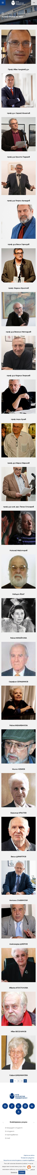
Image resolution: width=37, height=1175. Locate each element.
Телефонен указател (27, 1158)
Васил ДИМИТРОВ (18, 857)
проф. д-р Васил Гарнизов (18, 244)
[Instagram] (25, 1106)
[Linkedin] (32, 1106)
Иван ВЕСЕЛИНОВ (18, 1031)
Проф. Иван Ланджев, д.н (18, 69)
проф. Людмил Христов (18, 288)
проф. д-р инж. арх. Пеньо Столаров (18, 507)
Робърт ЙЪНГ (18, 594)
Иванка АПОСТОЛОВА (18, 988)
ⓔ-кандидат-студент (13, 1128)
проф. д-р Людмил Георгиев (18, 376)
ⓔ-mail (7, 1138)
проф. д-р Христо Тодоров (18, 157)
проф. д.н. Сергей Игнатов (18, 113)
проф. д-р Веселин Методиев (18, 332)
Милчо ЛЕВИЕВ (18, 769)
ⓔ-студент (9, 1131)
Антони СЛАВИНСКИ (18, 900)
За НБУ (10, 13)
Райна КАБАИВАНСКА (18, 725)
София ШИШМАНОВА (18, 1075)
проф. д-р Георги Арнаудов (18, 201)
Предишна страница (11, 1081)
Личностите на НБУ (23, 13)
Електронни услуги (18, 1122)
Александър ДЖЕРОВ (18, 944)
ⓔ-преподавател (11, 1135)
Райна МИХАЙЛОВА (18, 638)
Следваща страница (25, 1081)
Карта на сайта (29, 1155)
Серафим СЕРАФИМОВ (18, 682)
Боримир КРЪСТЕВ (18, 813)
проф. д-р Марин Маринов (18, 463)
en (34, 2)
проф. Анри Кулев (18, 419)
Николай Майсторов (18, 550)
